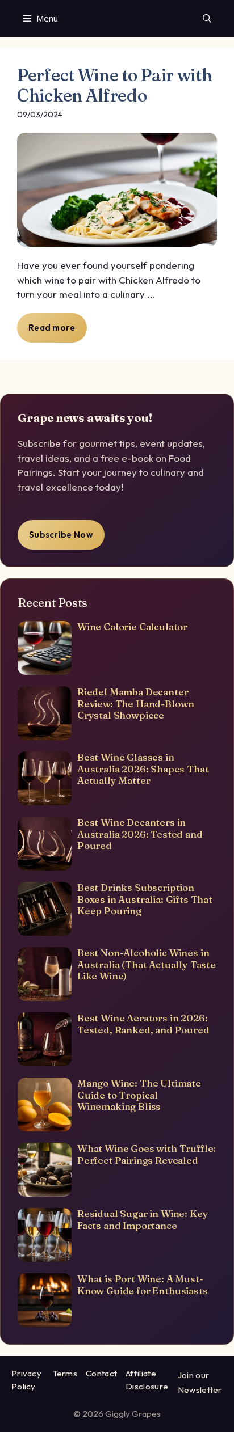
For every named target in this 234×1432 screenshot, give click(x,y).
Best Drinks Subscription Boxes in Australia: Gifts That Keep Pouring (144, 898)
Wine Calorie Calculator (132, 626)
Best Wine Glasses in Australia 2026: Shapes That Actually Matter (142, 768)
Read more (52, 327)
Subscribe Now (61, 534)
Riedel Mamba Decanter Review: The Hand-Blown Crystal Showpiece (135, 703)
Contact (101, 1373)
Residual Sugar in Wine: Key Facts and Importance (142, 1219)
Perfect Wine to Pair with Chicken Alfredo (114, 85)
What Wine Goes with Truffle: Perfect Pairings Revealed (146, 1153)
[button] (207, 18)
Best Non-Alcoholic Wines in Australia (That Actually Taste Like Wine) (146, 964)
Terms (65, 1373)
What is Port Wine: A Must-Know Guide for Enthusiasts (142, 1284)
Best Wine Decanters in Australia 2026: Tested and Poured (140, 833)
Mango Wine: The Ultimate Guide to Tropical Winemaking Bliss (139, 1094)
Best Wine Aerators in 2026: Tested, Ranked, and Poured (143, 1023)
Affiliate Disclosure (147, 1380)
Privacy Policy (26, 1380)
